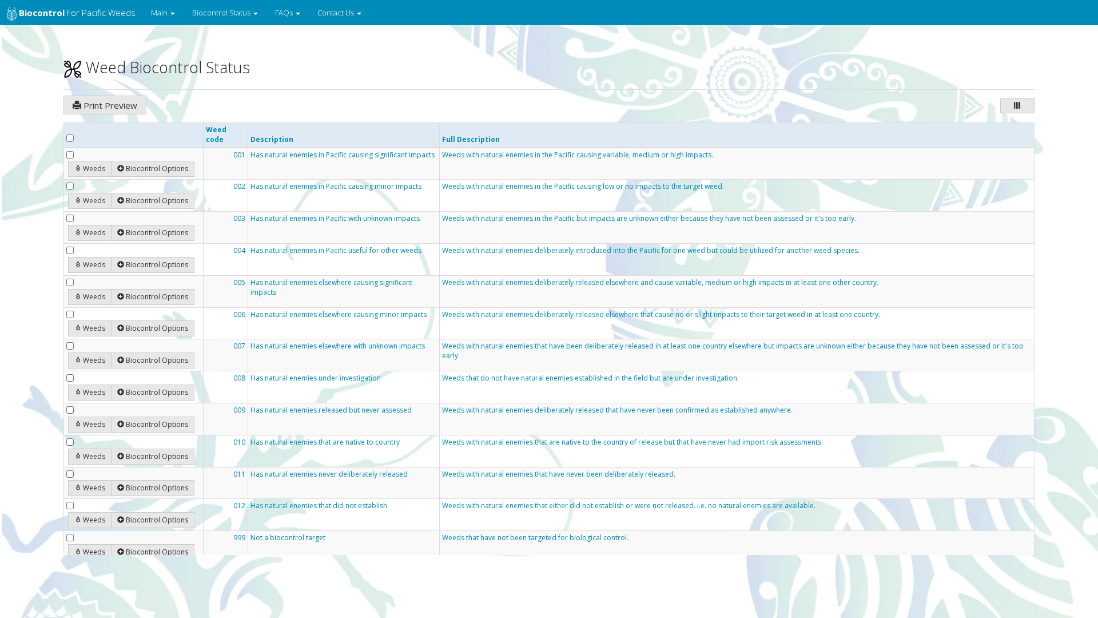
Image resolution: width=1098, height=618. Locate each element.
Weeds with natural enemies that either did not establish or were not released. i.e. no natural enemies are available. (628, 505)
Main (160, 12)
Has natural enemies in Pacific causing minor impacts (335, 186)
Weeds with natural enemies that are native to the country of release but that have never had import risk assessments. (632, 442)
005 (239, 282)
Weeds (94, 168)
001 (239, 155)
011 (239, 474)
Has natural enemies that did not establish (318, 505)
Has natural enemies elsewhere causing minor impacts (338, 314)
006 (239, 314)
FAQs (285, 12)
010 (239, 442)
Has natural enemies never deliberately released (329, 474)
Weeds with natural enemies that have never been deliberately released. (558, 474)
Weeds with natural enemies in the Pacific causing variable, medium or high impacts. (577, 155)
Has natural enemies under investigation (315, 378)
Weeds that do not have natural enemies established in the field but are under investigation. (590, 378)
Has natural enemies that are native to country (325, 442)
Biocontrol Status (222, 12)
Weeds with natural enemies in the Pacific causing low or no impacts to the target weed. (583, 186)
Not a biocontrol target (287, 537)
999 (239, 537)
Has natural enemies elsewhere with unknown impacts (337, 346)
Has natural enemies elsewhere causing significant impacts (331, 287)
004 (239, 250)
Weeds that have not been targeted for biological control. (535, 537)
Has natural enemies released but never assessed (331, 410)
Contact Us (336, 12)
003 (239, 218)
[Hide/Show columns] (1017, 106)
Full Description (471, 139)
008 (239, 378)
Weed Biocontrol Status (166, 67)
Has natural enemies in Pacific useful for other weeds (335, 250)
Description (271, 139)
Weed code (216, 134)
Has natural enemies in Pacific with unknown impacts (335, 218)
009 (239, 410)
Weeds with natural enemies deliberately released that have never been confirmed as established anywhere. (617, 410)
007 (239, 346)
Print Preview (109, 105)
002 (239, 186)
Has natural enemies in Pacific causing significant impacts (342, 155)
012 (239, 505)
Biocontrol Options (157, 168)
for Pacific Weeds (77, 12)
